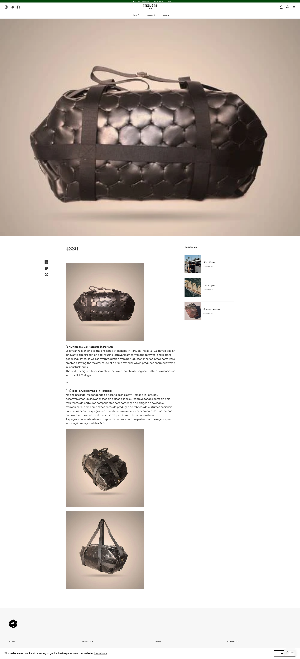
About (150, 15)
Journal (166, 15)
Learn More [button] (100, 653)
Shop (134, 15)
